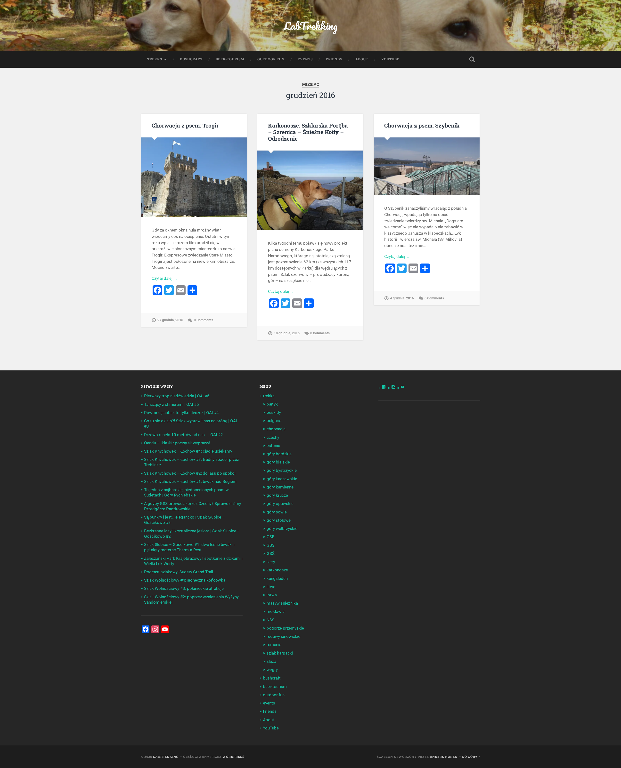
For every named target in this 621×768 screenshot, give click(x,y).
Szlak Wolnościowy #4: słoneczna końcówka (184, 580)
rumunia (274, 644)
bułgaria (274, 420)
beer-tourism (230, 59)
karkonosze (277, 570)
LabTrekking (310, 25)
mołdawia (276, 611)
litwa (271, 586)
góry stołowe (279, 520)
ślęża (271, 661)
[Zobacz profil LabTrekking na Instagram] (393, 387)
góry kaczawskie (282, 478)
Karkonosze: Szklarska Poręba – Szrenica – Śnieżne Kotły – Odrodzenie (308, 132)
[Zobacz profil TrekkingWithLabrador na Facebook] (384, 387)
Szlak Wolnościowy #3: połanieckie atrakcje (184, 588)
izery (271, 561)
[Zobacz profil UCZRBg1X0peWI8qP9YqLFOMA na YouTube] (402, 387)
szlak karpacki (280, 653)
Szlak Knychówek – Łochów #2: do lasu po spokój (190, 473)
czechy (273, 437)
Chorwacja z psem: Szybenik (421, 125)
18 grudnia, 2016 (287, 333)
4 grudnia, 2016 (402, 298)
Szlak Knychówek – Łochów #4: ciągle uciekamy (188, 451)
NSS (270, 619)
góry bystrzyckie (282, 470)
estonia (273, 445)
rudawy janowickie (283, 636)
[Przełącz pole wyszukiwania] (472, 59)
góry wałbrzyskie (282, 528)
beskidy (274, 412)
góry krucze (277, 495)
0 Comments (203, 320)
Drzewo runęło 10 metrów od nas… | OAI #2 (183, 434)
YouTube (390, 59)
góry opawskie (280, 503)
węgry (272, 669)
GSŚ (271, 553)
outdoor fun (271, 59)
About (361, 59)
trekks (154, 59)
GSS (270, 545)
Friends (334, 59)
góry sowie (277, 512)
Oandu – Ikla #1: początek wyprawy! (177, 442)
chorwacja (276, 428)
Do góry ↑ (471, 757)
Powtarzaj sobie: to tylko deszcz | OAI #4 (181, 412)
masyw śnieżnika (282, 603)
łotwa (272, 594)
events (305, 59)
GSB (271, 536)
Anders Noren (444, 757)
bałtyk (272, 404)
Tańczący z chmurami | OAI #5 (171, 404)
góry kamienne (280, 487)
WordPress (233, 757)
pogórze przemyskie (285, 628)
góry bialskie (278, 462)
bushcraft (191, 59)
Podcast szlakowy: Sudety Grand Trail (178, 571)
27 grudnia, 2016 (170, 320)
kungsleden (277, 578)
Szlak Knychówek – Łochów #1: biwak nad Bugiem (190, 481)
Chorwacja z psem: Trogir (185, 125)
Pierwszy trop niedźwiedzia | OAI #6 (177, 395)
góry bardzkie (279, 453)
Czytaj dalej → (165, 278)
